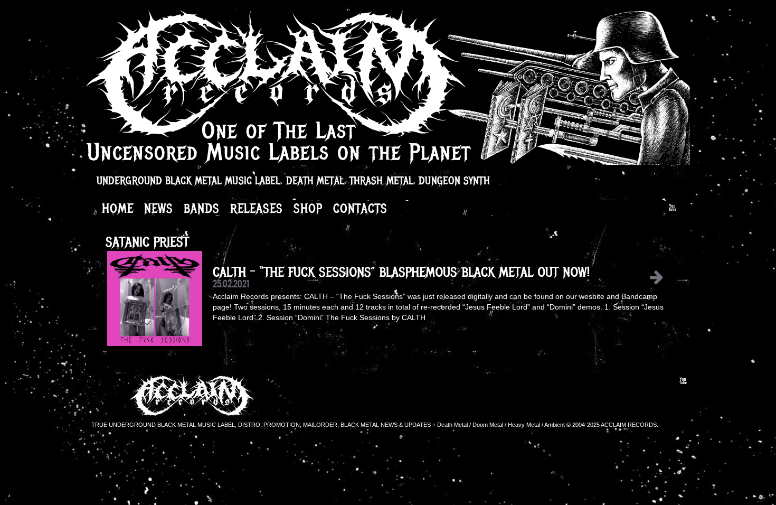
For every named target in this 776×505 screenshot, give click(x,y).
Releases (256, 208)
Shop (308, 208)
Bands (202, 208)
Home (118, 208)
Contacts (360, 208)
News (158, 208)
